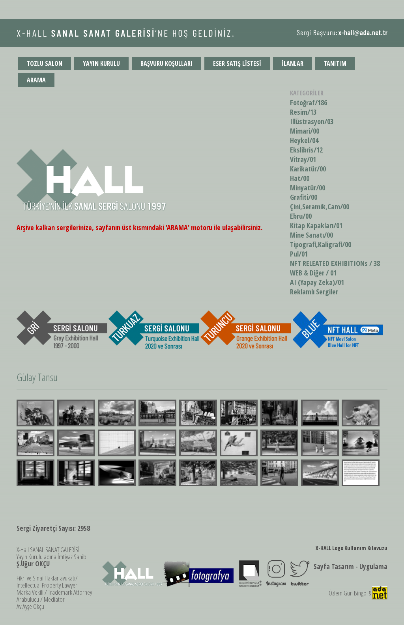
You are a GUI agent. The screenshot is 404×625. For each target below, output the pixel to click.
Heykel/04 (304, 140)
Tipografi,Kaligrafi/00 (320, 244)
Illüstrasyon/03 (311, 121)
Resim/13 (303, 112)
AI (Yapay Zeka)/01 (317, 282)
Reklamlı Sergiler (314, 291)
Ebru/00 (301, 216)
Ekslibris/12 (306, 149)
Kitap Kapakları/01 (316, 225)
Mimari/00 (304, 131)
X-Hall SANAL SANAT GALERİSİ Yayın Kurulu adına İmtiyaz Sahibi (52, 556)
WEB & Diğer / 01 (313, 272)
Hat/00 (299, 178)
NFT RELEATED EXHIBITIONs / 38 (335, 263)
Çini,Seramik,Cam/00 (319, 206)
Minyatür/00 (307, 187)
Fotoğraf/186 (308, 102)
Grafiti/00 (303, 197)
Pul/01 (299, 254)
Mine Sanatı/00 (311, 235)
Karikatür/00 (308, 168)
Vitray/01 (303, 159)
